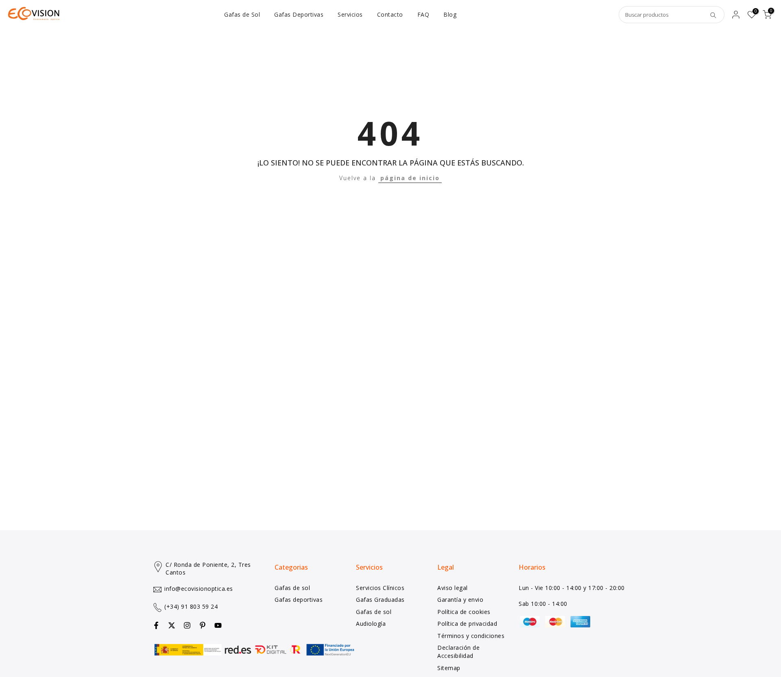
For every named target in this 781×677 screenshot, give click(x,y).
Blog (449, 14)
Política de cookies (464, 612)
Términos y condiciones (470, 636)
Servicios (350, 14)
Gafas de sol (292, 588)
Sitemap (448, 668)
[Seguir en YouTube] (218, 625)
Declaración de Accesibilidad (458, 652)
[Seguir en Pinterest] (202, 625)
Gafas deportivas (299, 599)
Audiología (371, 623)
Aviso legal (452, 588)
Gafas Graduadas (380, 599)
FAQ (423, 14)
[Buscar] (713, 15)
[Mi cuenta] (736, 15)
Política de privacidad (467, 623)
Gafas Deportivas (298, 14)
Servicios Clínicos (380, 588)
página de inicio (410, 178)
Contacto (390, 14)
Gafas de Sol (242, 14)
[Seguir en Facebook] (156, 625)
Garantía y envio (460, 599)
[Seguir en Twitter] (171, 625)
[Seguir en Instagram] (187, 625)
